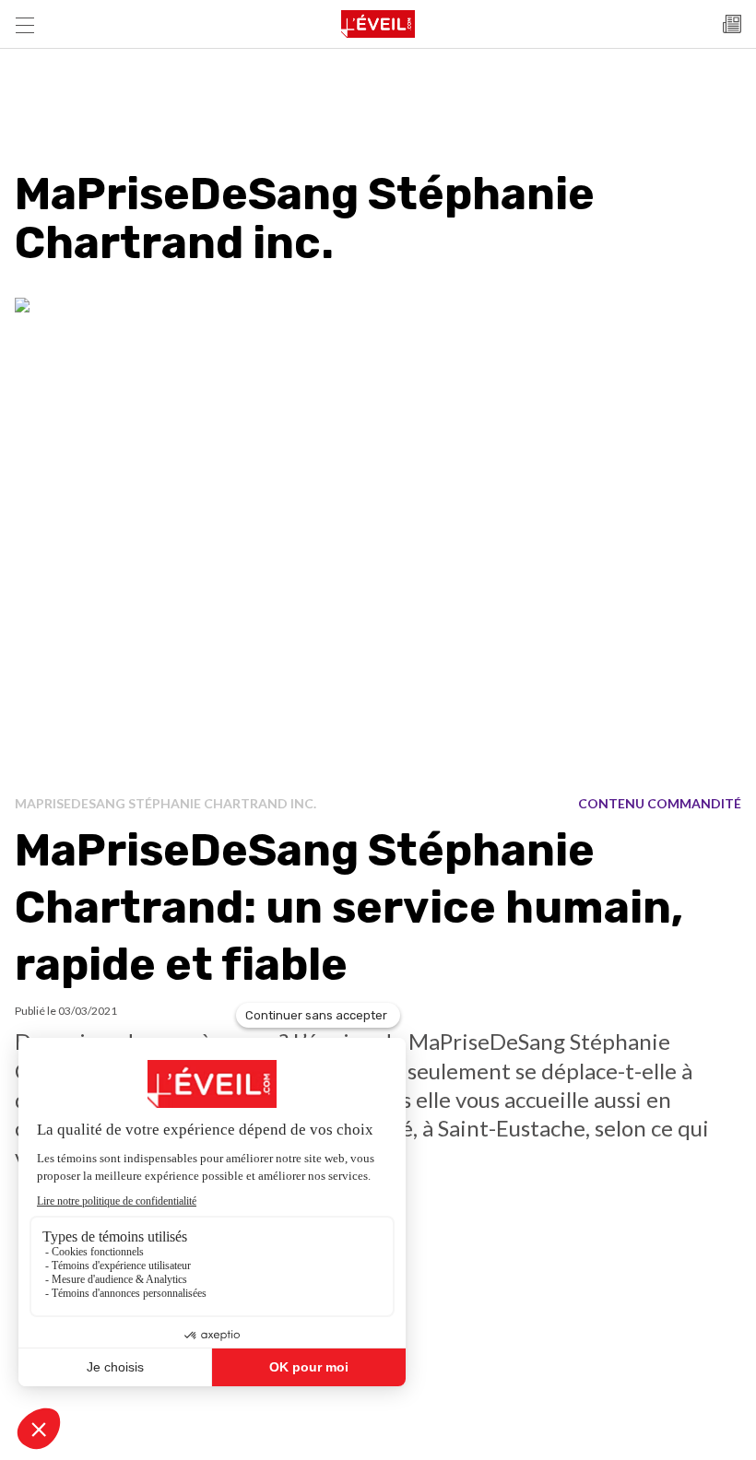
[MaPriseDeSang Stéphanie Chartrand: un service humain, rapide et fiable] (378, 540)
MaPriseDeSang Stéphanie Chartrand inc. (165, 803)
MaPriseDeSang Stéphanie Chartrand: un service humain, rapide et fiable (349, 908)
